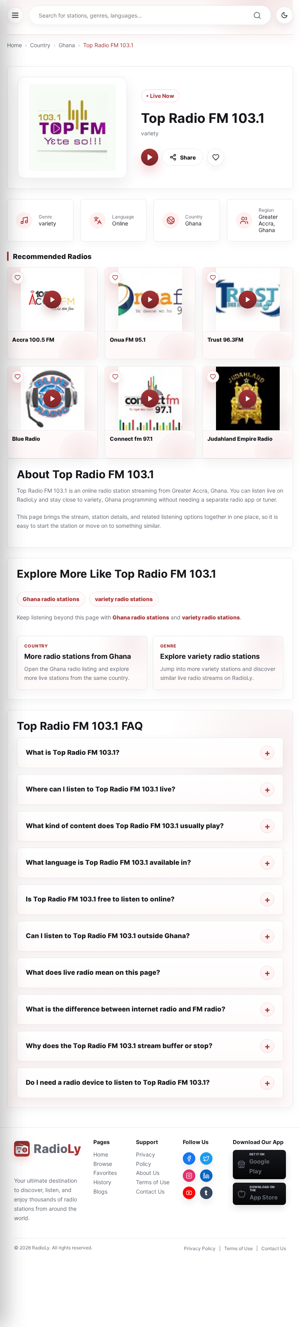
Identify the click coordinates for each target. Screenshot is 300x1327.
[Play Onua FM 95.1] (150, 300)
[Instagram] (189, 1175)
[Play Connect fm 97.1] (150, 399)
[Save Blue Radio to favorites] (17, 377)
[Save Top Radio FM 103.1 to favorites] (215, 157)
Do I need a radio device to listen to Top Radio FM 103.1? (118, 1082)
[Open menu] (15, 15)
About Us (147, 1172)
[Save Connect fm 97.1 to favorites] (115, 377)
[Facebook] (189, 1158)
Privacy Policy (200, 1248)
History (102, 1182)
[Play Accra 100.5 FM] (52, 300)
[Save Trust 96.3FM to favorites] (213, 277)
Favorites (105, 1172)
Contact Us (150, 1191)
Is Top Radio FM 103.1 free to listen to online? (100, 899)
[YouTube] (189, 1193)
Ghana (67, 45)
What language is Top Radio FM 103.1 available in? (108, 862)
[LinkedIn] (206, 1175)
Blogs (100, 1191)
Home (14, 45)
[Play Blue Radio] (52, 399)
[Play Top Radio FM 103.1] (149, 157)
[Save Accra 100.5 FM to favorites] (17, 277)
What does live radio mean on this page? (93, 972)
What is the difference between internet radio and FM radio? (125, 1009)
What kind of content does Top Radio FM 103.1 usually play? (125, 826)
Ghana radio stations (51, 599)
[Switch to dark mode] (284, 15)
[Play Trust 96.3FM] (248, 300)
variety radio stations (124, 599)
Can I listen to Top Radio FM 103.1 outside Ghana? (108, 936)
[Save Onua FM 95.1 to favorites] (115, 277)
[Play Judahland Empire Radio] (248, 399)
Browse (102, 1163)
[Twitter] (206, 1158)
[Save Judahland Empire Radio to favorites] (213, 377)
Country (40, 45)
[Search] (257, 15)
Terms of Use (153, 1182)
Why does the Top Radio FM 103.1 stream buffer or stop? (119, 1046)
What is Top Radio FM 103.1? (73, 752)
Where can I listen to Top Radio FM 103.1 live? (100, 789)
